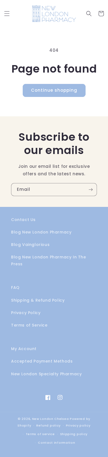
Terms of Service (29, 325)
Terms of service (40, 434)
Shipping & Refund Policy (38, 300)
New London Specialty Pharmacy (46, 374)
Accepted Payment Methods (42, 361)
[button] (7, 13)
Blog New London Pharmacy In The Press (48, 260)
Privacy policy (78, 425)
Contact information (56, 442)
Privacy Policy (25, 312)
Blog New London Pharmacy (41, 232)
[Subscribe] (90, 189)
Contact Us (23, 219)
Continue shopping (54, 90)
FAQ (15, 287)
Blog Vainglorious (30, 244)
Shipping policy (74, 434)
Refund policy (48, 425)
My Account (24, 348)
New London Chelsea (50, 419)
